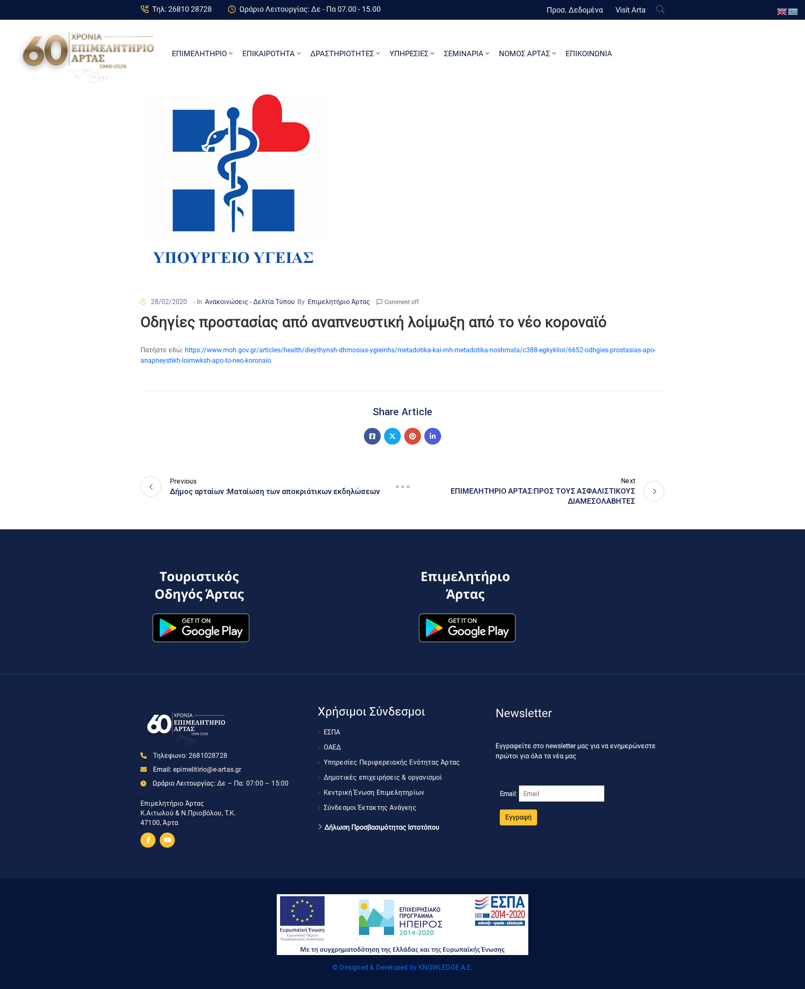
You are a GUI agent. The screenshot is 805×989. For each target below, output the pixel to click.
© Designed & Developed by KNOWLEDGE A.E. (402, 967)
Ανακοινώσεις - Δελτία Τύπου (250, 302)
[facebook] (148, 840)
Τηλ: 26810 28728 (182, 9)
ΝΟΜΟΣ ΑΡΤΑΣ (524, 53)
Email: (197, 769)
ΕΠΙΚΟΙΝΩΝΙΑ (589, 53)
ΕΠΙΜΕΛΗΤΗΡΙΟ (199, 53)
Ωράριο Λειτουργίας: (220, 783)
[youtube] (167, 840)
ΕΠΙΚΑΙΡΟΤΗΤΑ (268, 53)
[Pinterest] (412, 436)
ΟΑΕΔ (332, 747)
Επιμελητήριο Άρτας (339, 302)
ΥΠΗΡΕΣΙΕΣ (409, 53)
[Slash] (402, 486)
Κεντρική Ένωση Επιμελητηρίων (374, 792)
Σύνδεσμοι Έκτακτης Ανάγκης (370, 808)
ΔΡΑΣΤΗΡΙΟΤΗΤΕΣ (342, 53)
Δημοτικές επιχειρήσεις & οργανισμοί (383, 777)
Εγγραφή (518, 817)
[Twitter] (392, 436)
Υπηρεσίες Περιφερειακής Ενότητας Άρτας (392, 762)
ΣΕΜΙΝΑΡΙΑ (463, 53)
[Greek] (793, 11)
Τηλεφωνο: (190, 756)
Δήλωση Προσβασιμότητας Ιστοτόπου (382, 827)
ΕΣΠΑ (332, 732)
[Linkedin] (432, 436)
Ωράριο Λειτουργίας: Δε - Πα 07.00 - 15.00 (310, 9)
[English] (782, 11)
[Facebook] (372, 436)
